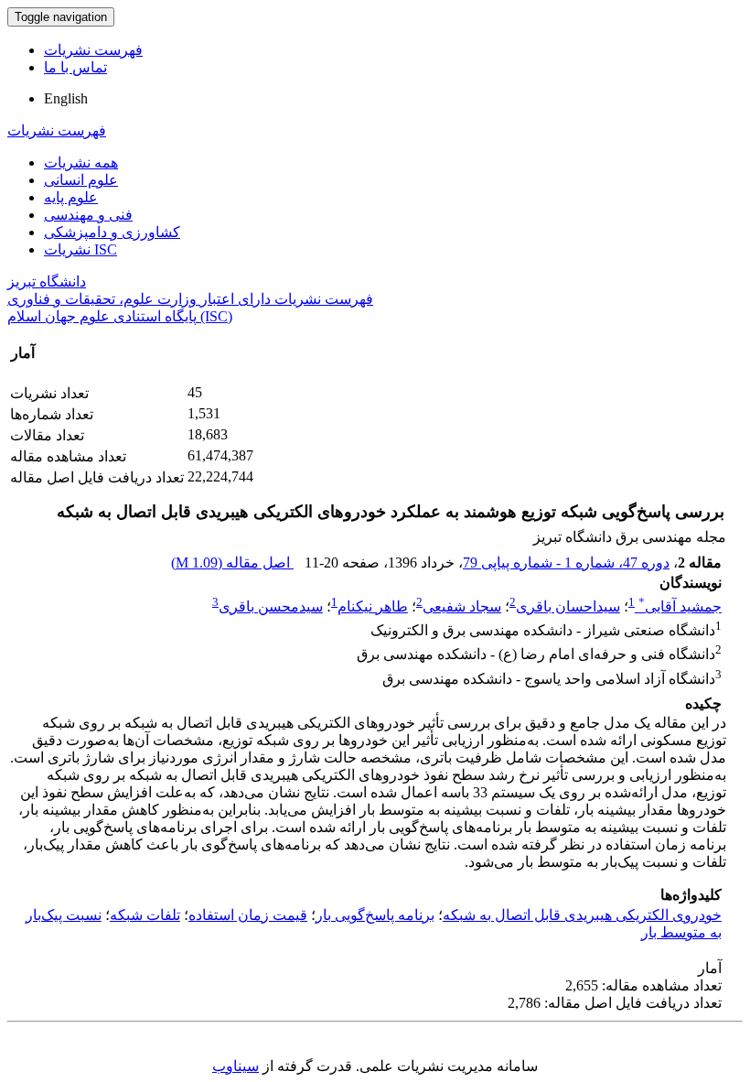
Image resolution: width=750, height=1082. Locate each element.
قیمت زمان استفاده (247, 915)
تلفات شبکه (145, 915)
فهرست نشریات (93, 50)
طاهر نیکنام (373, 606)
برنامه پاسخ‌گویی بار (375, 915)
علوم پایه (71, 197)
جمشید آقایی (680, 606)
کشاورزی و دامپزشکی (112, 232)
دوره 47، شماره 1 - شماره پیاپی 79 (566, 562)
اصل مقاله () (232, 562)
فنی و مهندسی (88, 214)
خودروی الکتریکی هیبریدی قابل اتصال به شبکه (582, 915)
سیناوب (235, 1066)
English (66, 98)
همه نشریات (81, 162)
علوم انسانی (81, 180)
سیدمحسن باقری (271, 606)
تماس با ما (75, 67)
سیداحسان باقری (568, 606)
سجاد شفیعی (462, 606)
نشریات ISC (80, 249)
